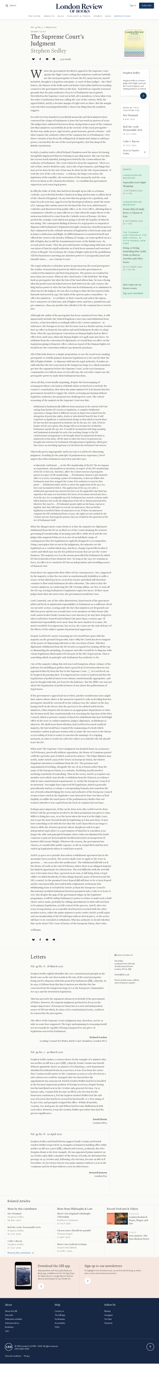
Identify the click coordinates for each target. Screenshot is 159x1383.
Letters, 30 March (85, 1148)
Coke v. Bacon (131, 141)
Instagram (108, 1315)
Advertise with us (12, 1323)
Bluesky (107, 1311)
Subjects (49, 16)
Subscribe (146, 5)
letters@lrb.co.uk (122, 975)
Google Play (58, 1276)
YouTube (108, 1319)
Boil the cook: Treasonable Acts (24, 1227)
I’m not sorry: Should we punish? (74, 1230)
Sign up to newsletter (133, 293)
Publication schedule (13, 1319)
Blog (61, 16)
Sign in (133, 5)
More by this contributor (22, 1209)
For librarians (60, 1319)
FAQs (57, 1327)
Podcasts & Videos (79, 16)
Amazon (51, 1279)
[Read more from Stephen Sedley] (143, 96)
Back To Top (150, 1347)
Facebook (108, 1323)
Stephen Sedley (48, 51)
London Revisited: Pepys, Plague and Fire (138, 1220)
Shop (108, 16)
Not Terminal (130, 115)
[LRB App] (23, 1276)
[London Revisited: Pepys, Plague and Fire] (117, 1219)
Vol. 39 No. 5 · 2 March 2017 (44, 27)
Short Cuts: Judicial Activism (72, 1244)
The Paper (34, 16)
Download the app (54, 1266)
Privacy (27, 1356)
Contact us (59, 1311)
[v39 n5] (134, 43)
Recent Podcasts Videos (122, 1209)
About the (11, 1311)
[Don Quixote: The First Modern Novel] (117, 1237)
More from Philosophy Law (74, 1209)
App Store (70, 1273)
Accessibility (60, 1323)
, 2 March (95, 981)
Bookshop (9, 1327)
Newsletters (123, 16)
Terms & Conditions (13, 1356)
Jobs (7, 1331)
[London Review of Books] (8, 1347)
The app (60, 1315)
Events (98, 16)
